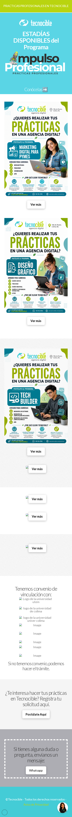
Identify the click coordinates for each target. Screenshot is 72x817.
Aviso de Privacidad (36, 804)
